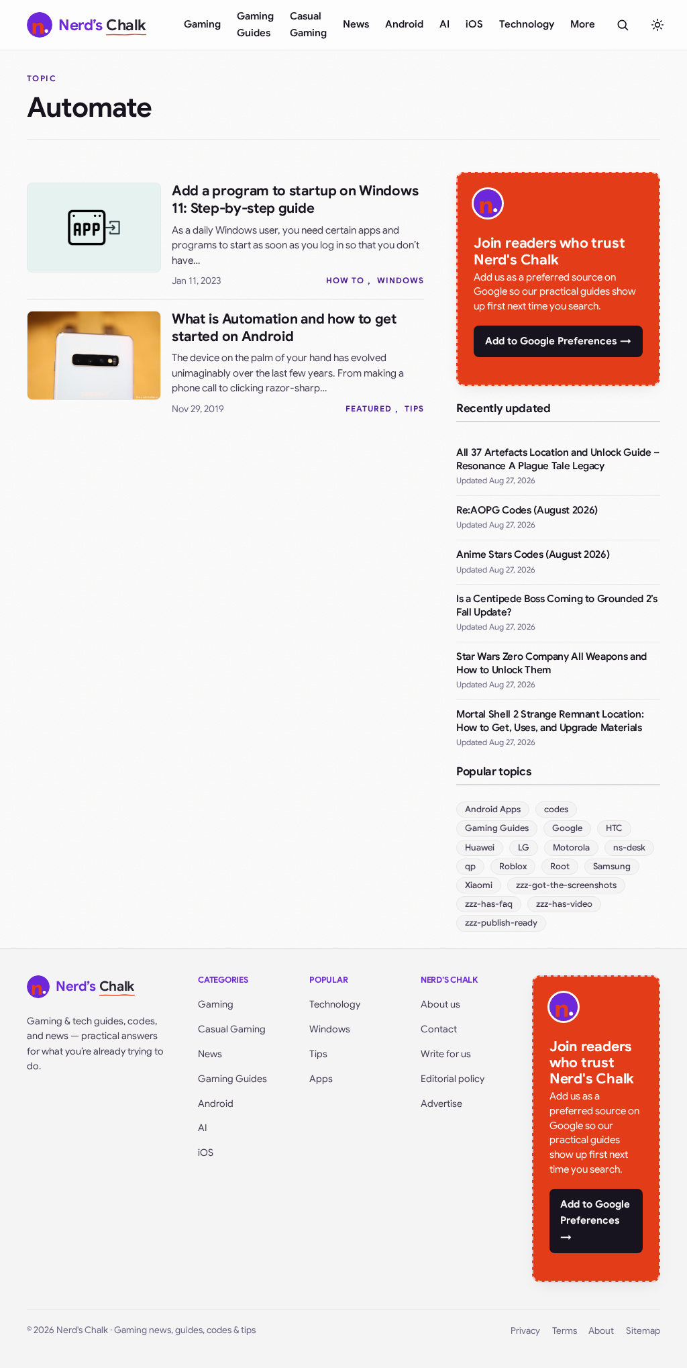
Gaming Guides (255, 24)
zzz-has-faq (489, 904)
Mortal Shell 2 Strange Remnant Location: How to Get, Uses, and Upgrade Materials (549, 721)
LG (523, 847)
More (582, 24)
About (601, 1330)
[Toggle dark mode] (657, 25)
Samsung (612, 866)
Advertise (441, 1103)
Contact (439, 1029)
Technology (526, 24)
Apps (321, 1079)
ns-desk (629, 847)
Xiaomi (478, 885)
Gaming (202, 24)
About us (440, 1004)
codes (556, 809)
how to (345, 280)
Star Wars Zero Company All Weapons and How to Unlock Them (551, 663)
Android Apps (493, 809)
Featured (369, 408)
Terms (564, 1330)
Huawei (479, 847)
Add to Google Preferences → (558, 341)
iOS (474, 24)
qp (470, 866)
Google (567, 828)
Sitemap (643, 1330)
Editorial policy (452, 1079)
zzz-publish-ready (501, 922)
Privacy (525, 1330)
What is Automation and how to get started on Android (284, 328)
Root (560, 866)
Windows (400, 280)
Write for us (446, 1054)
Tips (414, 408)
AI (444, 24)
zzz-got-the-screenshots (566, 885)
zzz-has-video (564, 904)
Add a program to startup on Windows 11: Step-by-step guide (295, 200)
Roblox (513, 866)
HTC (614, 828)
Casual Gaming (308, 24)
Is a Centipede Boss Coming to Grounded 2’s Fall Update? (556, 605)
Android (404, 24)
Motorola (571, 847)
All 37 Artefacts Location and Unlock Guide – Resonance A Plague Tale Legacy (557, 459)
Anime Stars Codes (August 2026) (532, 554)
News (356, 24)
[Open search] (622, 25)
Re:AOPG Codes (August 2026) (527, 510)
